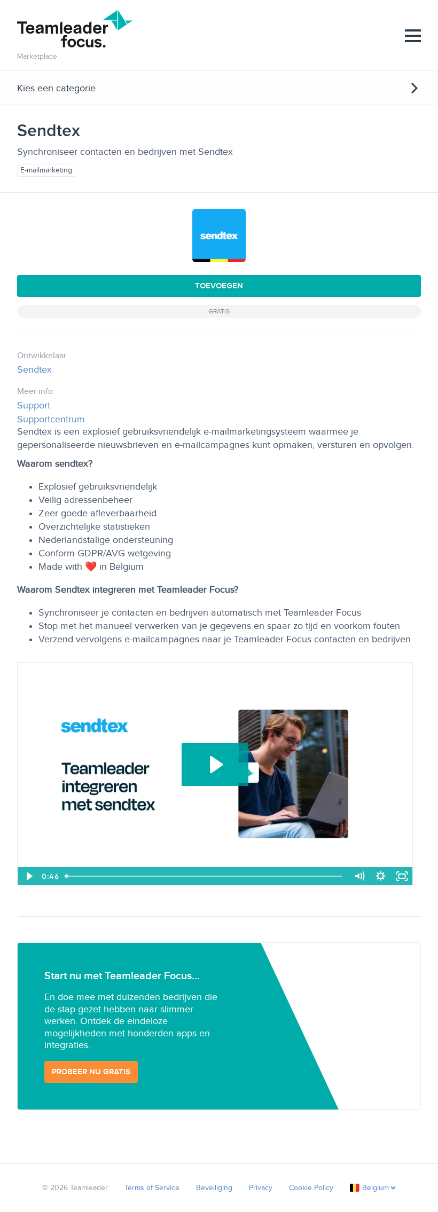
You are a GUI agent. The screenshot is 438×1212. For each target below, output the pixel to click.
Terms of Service (151, 1188)
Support (33, 405)
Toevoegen (219, 285)
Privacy (260, 1188)
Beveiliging (214, 1188)
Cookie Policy (311, 1188)
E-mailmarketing (46, 170)
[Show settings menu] (380, 876)
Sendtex (34, 369)
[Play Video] (28, 876)
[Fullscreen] (401, 876)
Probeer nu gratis (91, 1071)
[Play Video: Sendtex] (215, 764)
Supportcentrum (51, 419)
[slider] (205, 876)
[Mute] (359, 876)
